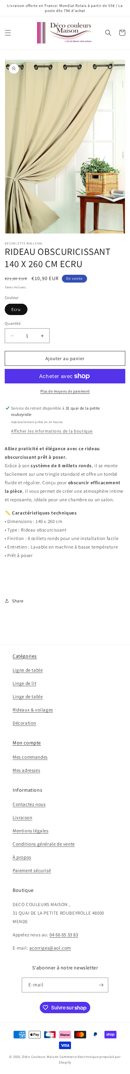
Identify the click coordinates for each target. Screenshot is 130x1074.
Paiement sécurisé (32, 870)
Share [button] (18, 601)
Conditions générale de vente (44, 844)
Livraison (22, 817)
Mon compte (27, 742)
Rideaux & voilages (33, 710)
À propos (22, 857)
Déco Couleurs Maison (40, 1056)
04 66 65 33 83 (64, 935)
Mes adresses (26, 770)
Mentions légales (31, 831)
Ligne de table (28, 670)
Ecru (16, 309)
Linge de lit (24, 683)
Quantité (13, 323)
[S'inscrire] (101, 985)
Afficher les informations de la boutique (52, 431)
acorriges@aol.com (50, 948)
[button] (8, 33)
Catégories (25, 656)
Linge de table (28, 696)
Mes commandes (30, 757)
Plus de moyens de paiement (65, 391)
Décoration (24, 723)
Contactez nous (29, 804)
